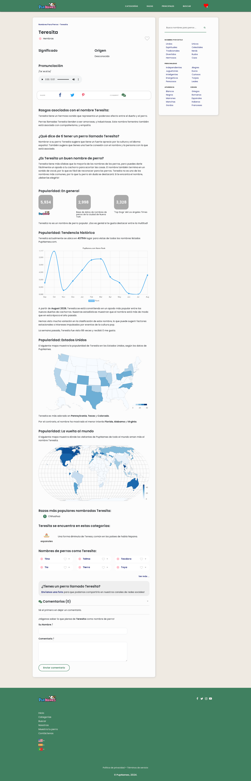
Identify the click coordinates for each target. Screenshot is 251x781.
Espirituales (171, 47)
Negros (169, 94)
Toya (124, 567)
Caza (194, 57)
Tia (46, 567)
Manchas (170, 101)
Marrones (170, 98)
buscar (187, 6)
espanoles (47, 541)
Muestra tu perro (48, 729)
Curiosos (196, 74)
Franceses (197, 105)
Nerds (194, 50)
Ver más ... (144, 576)
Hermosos (171, 57)
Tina (47, 558)
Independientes (174, 67)
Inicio (41, 713)
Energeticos (172, 78)
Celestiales (197, 47)
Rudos (195, 54)
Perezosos (171, 81)
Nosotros (43, 725)
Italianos (196, 101)
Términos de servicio (137, 767)
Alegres (195, 67)
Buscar (42, 721)
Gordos (169, 105)
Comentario (46, 638)
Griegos (195, 91)
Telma (86, 558)
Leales (195, 81)
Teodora (126, 558)
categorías (131, 6)
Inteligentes (172, 74)
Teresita (64, 24)
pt (43, 749)
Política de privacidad (114, 767)
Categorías (44, 717)
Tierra (86, 567)
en (44, 740)
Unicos (195, 43)
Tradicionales (173, 50)
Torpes (195, 78)
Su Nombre (45, 624)
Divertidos (171, 54)
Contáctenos (45, 733)
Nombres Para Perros (48, 24)
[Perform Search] (204, 27)
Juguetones (172, 71)
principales (168, 6)
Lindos (169, 43)
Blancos (170, 91)
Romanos (196, 94)
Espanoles (197, 98)
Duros (195, 71)
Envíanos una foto (52, 592)
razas (150, 6)
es (43, 745)
